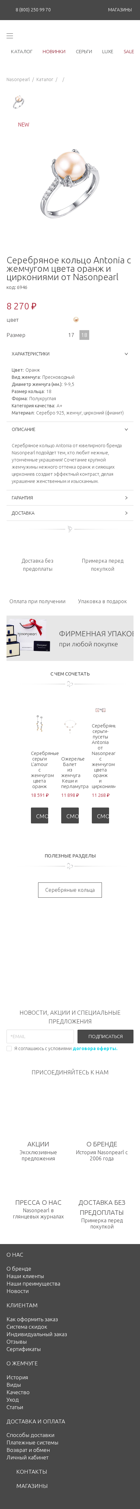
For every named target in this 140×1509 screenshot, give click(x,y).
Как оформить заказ (32, 1319)
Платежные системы (32, 1442)
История (17, 1377)
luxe (107, 51)
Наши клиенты (25, 1276)
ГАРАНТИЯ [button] (22, 497)
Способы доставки (30, 1435)
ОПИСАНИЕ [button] (23, 429)
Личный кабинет (28, 1457)
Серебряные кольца (70, 890)
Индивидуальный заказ (37, 1334)
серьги (84, 51)
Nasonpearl (18, 79)
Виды (14, 1385)
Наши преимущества (33, 1283)
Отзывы (17, 1341)
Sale (129, 51)
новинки (54, 51)
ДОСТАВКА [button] (23, 513)
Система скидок (27, 1326)
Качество (18, 1392)
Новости (18, 1291)
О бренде (19, 1268)
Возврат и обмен (28, 1450)
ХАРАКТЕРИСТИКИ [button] (30, 353)
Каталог (44, 79)
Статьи (15, 1407)
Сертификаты (24, 1349)
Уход (13, 1399)
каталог (22, 51)
